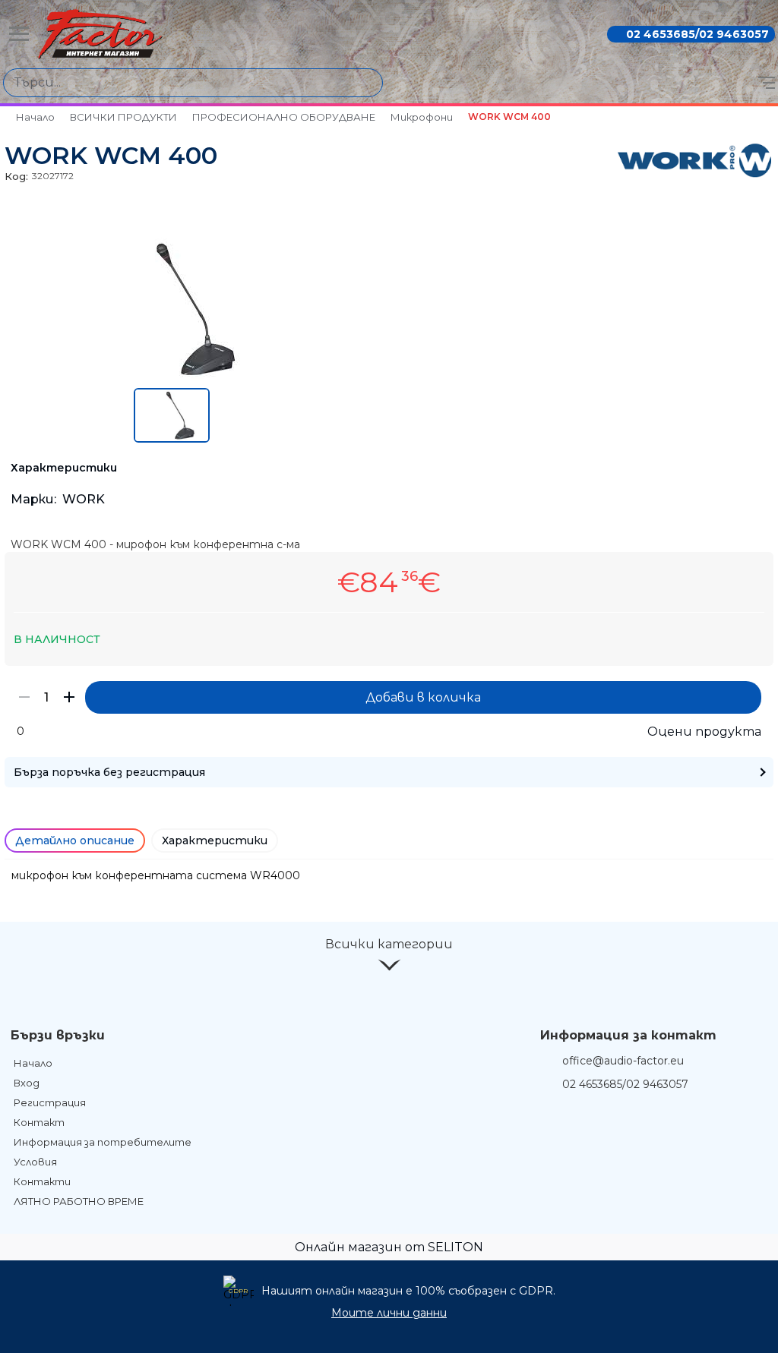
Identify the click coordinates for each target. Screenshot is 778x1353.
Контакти (42, 1181)
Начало (35, 117)
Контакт (39, 1122)
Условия (35, 1162)
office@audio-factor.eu (623, 1061)
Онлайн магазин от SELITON (389, 1247)
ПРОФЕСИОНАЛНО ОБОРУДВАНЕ (283, 117)
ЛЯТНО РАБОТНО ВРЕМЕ (79, 1201)
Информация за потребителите (102, 1142)
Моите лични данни (389, 1313)
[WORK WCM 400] (172, 376)
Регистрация (50, 1102)
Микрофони (422, 117)
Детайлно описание (74, 840)
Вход (27, 1083)
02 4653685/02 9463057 (697, 34)
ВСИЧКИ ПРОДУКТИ (123, 117)
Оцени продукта (704, 731)
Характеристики (214, 840)
